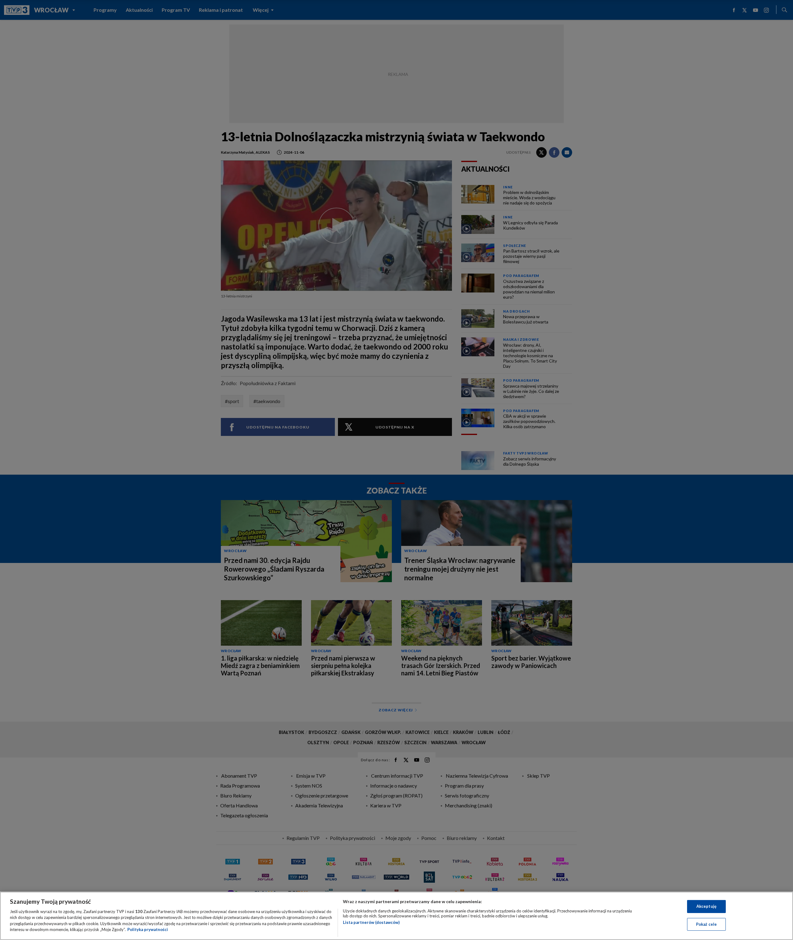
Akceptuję (706, 906)
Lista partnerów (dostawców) (371, 922)
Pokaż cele (706, 923)
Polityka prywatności (147, 929)
